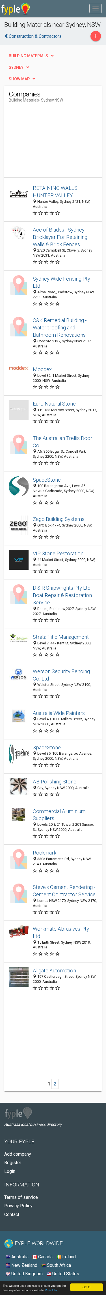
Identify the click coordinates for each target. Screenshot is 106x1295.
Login (9, 1171)
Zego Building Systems (59, 519)
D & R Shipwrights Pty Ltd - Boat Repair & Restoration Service (63, 595)
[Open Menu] (95, 8)
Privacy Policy (18, 1205)
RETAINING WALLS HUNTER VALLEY (55, 191)
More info (51, 1290)
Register (12, 1162)
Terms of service (21, 1197)
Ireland (68, 1256)
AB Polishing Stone (54, 782)
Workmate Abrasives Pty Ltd (61, 932)
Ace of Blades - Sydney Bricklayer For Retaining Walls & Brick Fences (60, 237)
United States (65, 1273)
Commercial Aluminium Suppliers (59, 815)
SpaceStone (47, 480)
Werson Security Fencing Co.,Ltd (61, 675)
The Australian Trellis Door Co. (62, 441)
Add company (17, 1154)
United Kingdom (26, 1273)
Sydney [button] (16, 67)
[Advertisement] (51, 142)
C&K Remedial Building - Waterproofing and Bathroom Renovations (59, 327)
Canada (45, 1256)
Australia (19, 1256)
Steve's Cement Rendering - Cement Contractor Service (64, 890)
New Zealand (23, 1265)
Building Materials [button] (28, 56)
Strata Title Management (61, 637)
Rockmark (44, 853)
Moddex (42, 369)
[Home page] (15, 8)
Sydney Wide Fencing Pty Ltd (61, 282)
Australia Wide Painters (59, 713)
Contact (11, 1214)
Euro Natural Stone (54, 404)
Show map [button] (19, 79)
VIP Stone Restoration (58, 553)
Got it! (86, 1287)
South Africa (58, 1265)
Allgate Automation (54, 971)
